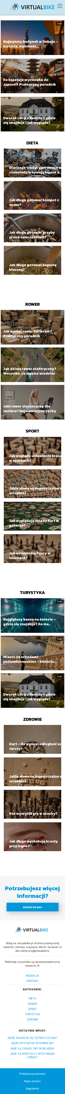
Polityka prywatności (32, 1073)
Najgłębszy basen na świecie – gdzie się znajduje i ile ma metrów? (29, 622)
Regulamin (32, 1088)
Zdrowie (32, 719)
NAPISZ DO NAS (32, 907)
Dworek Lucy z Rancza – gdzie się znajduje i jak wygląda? (29, 120)
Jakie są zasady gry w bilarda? (32, 1048)
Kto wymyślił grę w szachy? (33, 813)
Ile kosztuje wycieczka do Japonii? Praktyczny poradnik (29, 82)
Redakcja (32, 975)
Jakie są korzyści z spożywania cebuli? (32, 1055)
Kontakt (33, 981)
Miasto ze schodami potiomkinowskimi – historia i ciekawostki (29, 659)
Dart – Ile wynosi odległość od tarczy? (35, 746)
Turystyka (32, 592)
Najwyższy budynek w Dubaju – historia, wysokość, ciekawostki (30, 44)
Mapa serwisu (32, 1081)
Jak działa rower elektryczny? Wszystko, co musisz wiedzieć (29, 371)
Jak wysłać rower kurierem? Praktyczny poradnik (27, 333)
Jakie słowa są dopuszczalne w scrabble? (36, 490)
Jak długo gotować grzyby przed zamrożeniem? (32, 234)
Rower (32, 304)
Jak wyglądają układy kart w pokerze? (34, 523)
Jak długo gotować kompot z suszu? (34, 202)
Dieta (32, 143)
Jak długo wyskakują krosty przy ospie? (33, 843)
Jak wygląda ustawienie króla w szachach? (35, 458)
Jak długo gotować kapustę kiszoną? (33, 267)
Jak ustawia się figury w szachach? (30, 555)
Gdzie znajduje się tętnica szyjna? (32, 1038)
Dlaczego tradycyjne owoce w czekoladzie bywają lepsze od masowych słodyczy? (35, 170)
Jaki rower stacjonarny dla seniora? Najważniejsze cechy (29, 408)
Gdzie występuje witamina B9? (32, 1043)
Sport (32, 431)
